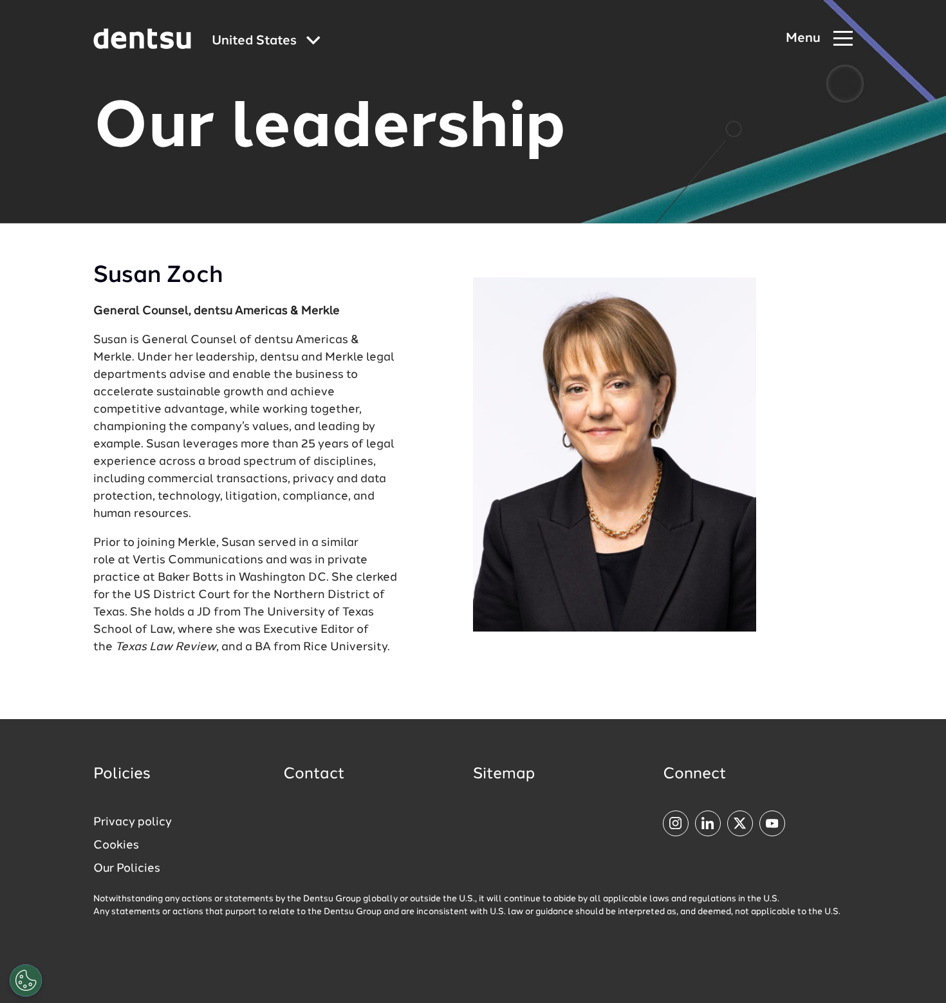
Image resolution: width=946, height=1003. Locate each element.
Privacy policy (132, 822)
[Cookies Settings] (26, 980)
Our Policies (126, 868)
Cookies (116, 845)
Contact (314, 774)
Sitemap (504, 774)
